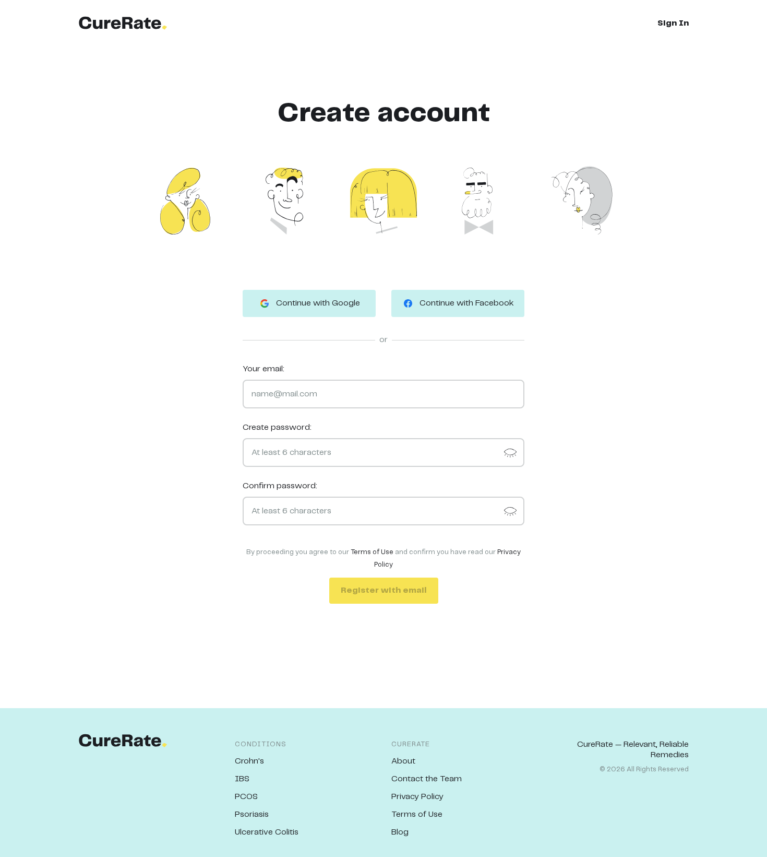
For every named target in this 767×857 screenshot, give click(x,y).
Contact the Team (426, 779)
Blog (400, 832)
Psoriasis (252, 814)
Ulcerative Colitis (266, 832)
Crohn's (249, 761)
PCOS (246, 797)
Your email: (263, 369)
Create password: (277, 427)
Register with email (384, 590)
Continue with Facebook (467, 303)
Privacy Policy (417, 797)
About (403, 761)
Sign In (673, 23)
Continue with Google (318, 303)
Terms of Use (372, 552)
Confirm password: (280, 486)
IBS (242, 779)
